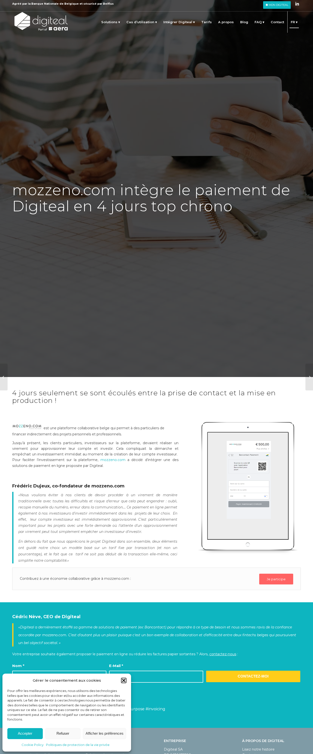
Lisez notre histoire (258, 749)
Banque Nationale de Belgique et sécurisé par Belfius (72, 3)
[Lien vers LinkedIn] (297, 3)
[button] (123, 680)
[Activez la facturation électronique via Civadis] (309, 377)
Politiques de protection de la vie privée (78, 745)
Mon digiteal (278, 5)
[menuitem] (277, 5)
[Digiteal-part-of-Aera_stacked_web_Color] (41, 22)
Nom (18, 666)
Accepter (25, 733)
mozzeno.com (113, 460)
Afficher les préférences (104, 733)
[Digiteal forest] (4, 377)
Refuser (62, 733)
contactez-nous (222, 654)
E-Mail (116, 666)
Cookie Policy (33, 745)
